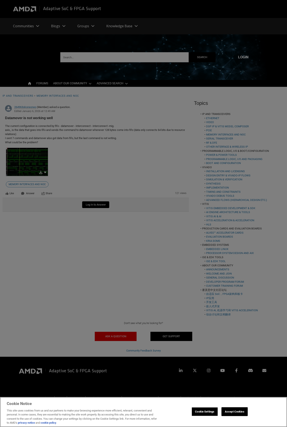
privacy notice (26, 422)
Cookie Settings (204, 411)
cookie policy (48, 422)
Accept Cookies (234, 411)
